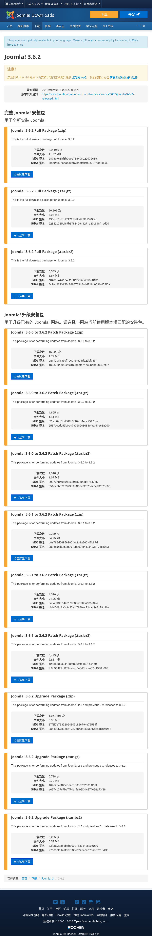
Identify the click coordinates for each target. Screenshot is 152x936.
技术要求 (75, 26)
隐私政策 (47, 915)
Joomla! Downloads (34, 15)
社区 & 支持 (72, 4)
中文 (142, 25)
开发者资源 (91, 4)
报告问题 (115, 915)
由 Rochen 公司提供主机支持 (76, 934)
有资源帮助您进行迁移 (124, 77)
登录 (127, 915)
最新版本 (23, 26)
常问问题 (91, 26)
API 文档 (108, 26)
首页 (9, 26)
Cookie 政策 (63, 915)
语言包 (60, 26)
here (10, 44)
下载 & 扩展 (33, 4)
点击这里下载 (22, 174)
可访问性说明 (30, 915)
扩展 (48, 26)
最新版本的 (79, 77)
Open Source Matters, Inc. (90, 921)
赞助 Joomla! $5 (83, 915)
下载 (104, 14)
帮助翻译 (101, 915)
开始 (132, 14)
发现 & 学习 (52, 4)
